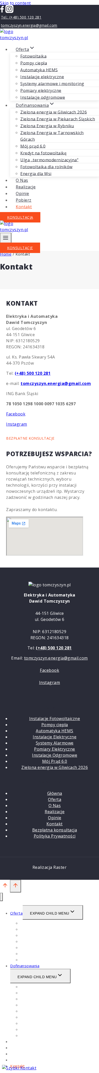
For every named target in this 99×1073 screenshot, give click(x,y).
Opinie (54, 818)
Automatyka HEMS (39, 69)
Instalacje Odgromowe (54, 755)
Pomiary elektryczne (40, 90)
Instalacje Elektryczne (54, 737)
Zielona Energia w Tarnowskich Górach (52, 136)
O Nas (54, 805)
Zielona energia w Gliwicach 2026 (53, 112)
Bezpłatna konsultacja (54, 830)
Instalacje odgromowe (41, 959)
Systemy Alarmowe (55, 743)
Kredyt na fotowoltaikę (43, 153)
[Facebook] (2, 11)
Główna (54, 793)
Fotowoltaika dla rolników (46, 166)
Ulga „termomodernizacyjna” (49, 159)
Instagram (16, 424)
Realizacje (54, 811)
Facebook (15, 414)
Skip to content (15, 3)
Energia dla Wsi (34, 1035)
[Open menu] (5, 238)
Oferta (54, 799)
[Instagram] (9, 11)
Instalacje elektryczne (42, 76)
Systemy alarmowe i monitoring (52, 83)
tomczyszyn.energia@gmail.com (56, 658)
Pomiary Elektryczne (54, 749)
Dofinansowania (24, 965)
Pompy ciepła (33, 63)
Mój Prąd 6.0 (54, 761)
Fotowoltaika (33, 56)
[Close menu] (1, 897)
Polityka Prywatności (55, 836)
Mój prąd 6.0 (32, 146)
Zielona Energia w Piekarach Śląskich (57, 119)
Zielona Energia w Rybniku (47, 125)
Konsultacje (20, 247)
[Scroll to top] (5, 886)
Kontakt (24, 207)
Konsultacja (20, 217)
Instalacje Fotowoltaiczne (54, 718)
